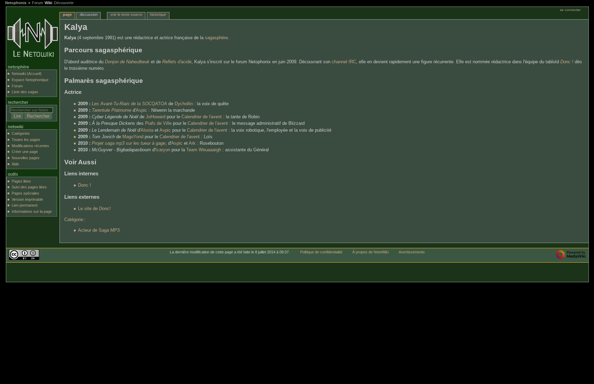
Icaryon (162, 149)
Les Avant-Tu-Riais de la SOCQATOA (129, 103)
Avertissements (412, 252)
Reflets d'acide (176, 61)
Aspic (141, 110)
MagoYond (132, 136)
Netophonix (15, 3)
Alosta (147, 130)
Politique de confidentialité (321, 252)
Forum (37, 3)
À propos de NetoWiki (370, 252)
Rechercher (18, 102)
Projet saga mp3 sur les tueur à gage (128, 143)
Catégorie (73, 219)
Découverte (64, 3)
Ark (192, 143)
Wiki (48, 3)
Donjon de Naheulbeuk (127, 61)
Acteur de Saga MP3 (99, 230)
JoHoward (155, 116)
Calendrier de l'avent (202, 116)
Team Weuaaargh (203, 149)
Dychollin (184, 103)
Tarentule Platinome (111, 110)
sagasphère (216, 37)
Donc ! (566, 61)
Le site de (94, 208)
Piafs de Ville (158, 123)
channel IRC (344, 61)
